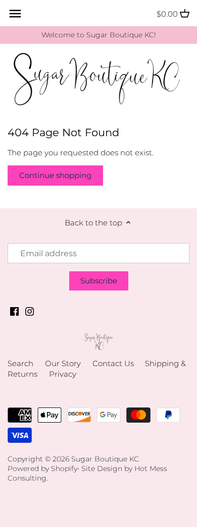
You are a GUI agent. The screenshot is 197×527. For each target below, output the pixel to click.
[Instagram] (29, 310)
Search (20, 363)
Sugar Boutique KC (105, 459)
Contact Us (113, 363)
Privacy (62, 374)
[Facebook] (14, 310)
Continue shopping (55, 175)
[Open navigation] (15, 13)
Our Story (63, 363)
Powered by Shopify (42, 468)
